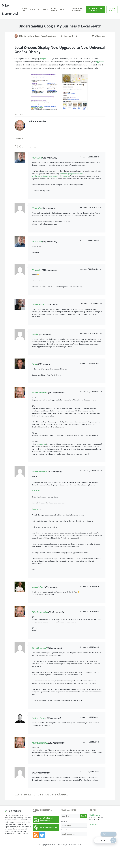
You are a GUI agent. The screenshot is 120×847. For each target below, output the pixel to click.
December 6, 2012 (69, 36)
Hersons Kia (36, 509)
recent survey (41, 444)
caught (43, 58)
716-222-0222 (112, 9)
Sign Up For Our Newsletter (95, 9)
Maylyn (35, 334)
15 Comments (99, 36)
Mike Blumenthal (40, 392)
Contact (64, 9)
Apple (45, 9)
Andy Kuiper (38, 587)
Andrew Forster (39, 718)
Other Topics (54, 9)
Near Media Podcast (48, 827)
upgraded (100, 61)
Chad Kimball (38, 304)
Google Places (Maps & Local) (46, 36)
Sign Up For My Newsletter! (46, 819)
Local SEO (24, 9)
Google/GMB (35, 9)
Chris (34, 364)
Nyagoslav (37, 208)
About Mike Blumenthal (77, 9)
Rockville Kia (36, 491)
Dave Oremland (39, 471)
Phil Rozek (37, 157)
